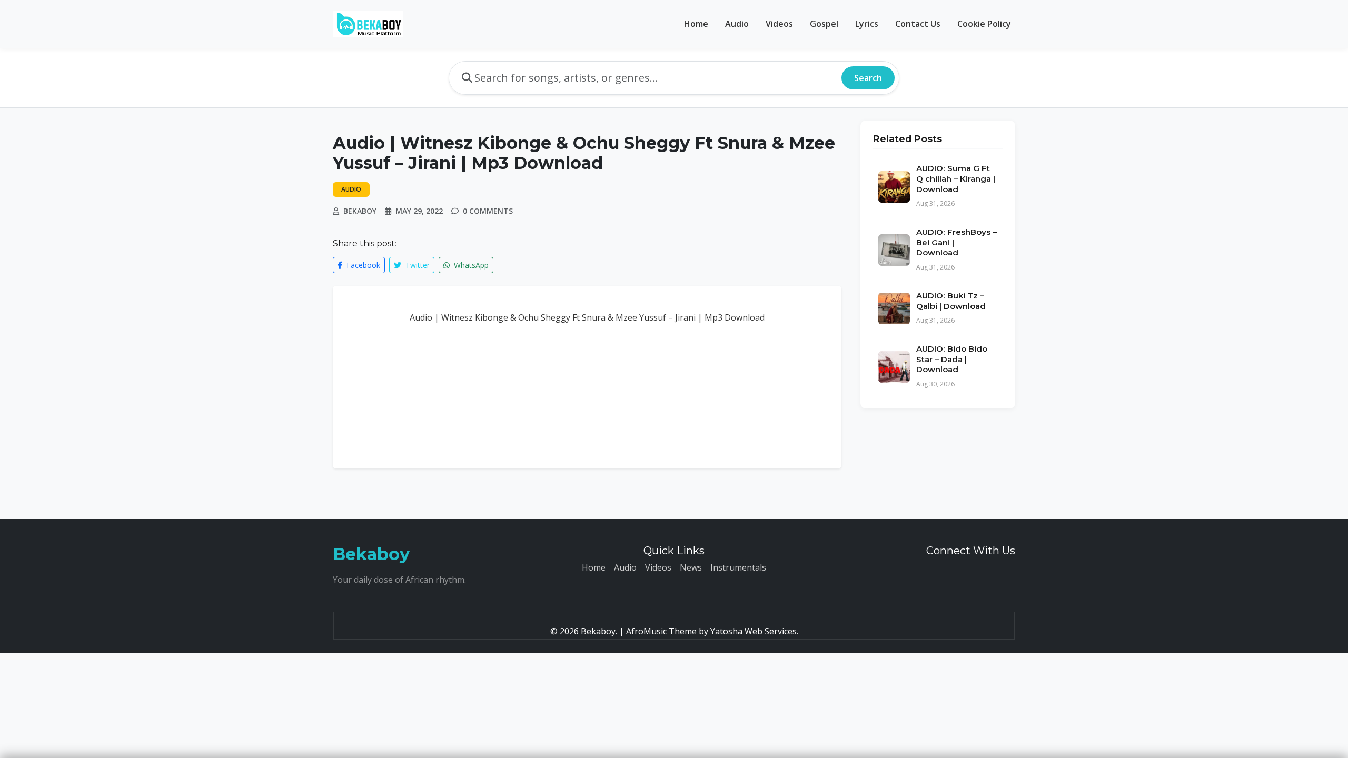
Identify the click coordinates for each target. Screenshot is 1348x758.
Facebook (362, 265)
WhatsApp (470, 265)
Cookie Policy (984, 23)
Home (696, 23)
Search (868, 78)
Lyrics (866, 23)
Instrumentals (738, 567)
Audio (737, 23)
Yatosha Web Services (753, 631)
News (691, 567)
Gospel (824, 23)
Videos (779, 23)
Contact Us (917, 23)
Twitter (416, 265)
